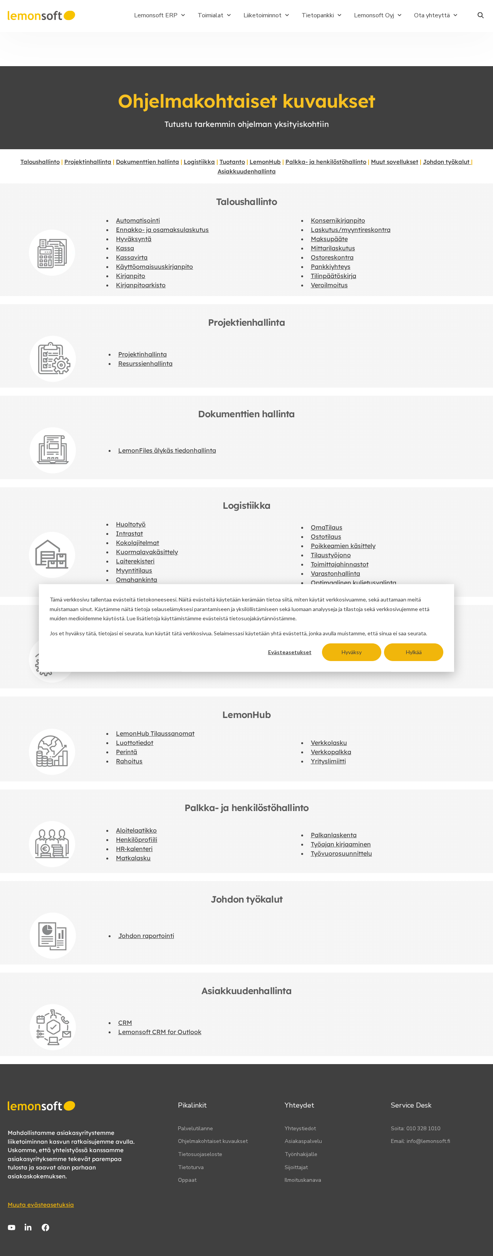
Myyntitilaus (134, 570)
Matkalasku (133, 858)
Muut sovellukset (394, 161)
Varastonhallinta (335, 573)
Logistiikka (199, 161)
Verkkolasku (329, 742)
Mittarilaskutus (333, 248)
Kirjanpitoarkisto (141, 285)
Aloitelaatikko (136, 830)
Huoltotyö (131, 524)
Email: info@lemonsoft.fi (420, 1141)
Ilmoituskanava (303, 1180)
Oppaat (187, 1180)
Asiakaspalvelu (303, 1141)
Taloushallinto (40, 161)
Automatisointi (138, 220)
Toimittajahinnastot (340, 564)
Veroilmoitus (329, 285)
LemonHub (265, 161)
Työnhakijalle (301, 1154)
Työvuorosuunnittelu (341, 853)
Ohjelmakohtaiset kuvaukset (213, 1141)
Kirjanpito (130, 276)
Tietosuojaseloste (200, 1154)
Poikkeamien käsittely (343, 546)
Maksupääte (329, 239)
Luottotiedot (134, 742)
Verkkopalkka (331, 752)
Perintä (126, 752)
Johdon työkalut (446, 161)
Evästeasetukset (290, 652)
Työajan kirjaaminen (341, 844)
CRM (125, 1022)
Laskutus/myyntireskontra (351, 229)
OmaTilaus (326, 527)
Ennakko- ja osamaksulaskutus (162, 229)
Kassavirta (132, 257)
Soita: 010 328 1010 (415, 1128)
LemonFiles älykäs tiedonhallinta (167, 450)
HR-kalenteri (134, 849)
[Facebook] (45, 1227)
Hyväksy (352, 652)
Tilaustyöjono (331, 555)
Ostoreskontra (332, 257)
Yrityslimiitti (328, 761)
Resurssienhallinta (145, 363)
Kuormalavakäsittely (147, 552)
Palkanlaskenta (334, 835)
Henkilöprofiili (136, 839)
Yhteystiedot (300, 1128)
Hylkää (414, 652)
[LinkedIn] (28, 1227)
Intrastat (129, 533)
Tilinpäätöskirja (333, 276)
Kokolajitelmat (137, 542)
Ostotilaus (326, 536)
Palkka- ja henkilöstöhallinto (325, 161)
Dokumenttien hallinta (147, 161)
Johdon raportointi (146, 936)
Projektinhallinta (87, 161)
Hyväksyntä (133, 239)
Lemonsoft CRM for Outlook (159, 1032)
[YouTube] (11, 1227)
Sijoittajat (296, 1167)
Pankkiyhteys (330, 266)
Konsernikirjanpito (338, 220)
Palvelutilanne (195, 1128)
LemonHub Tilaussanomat (155, 733)
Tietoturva (191, 1167)
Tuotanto (232, 161)
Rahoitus (129, 761)
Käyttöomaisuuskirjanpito (154, 266)
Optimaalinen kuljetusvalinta (353, 582)
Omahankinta (136, 579)
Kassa (125, 248)
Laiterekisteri (135, 561)
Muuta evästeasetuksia (41, 1204)
